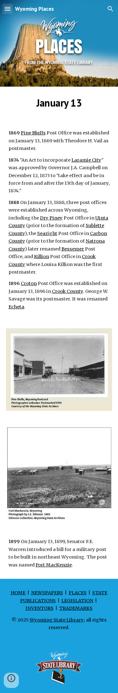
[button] (7, 8)
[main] (59, 102)
